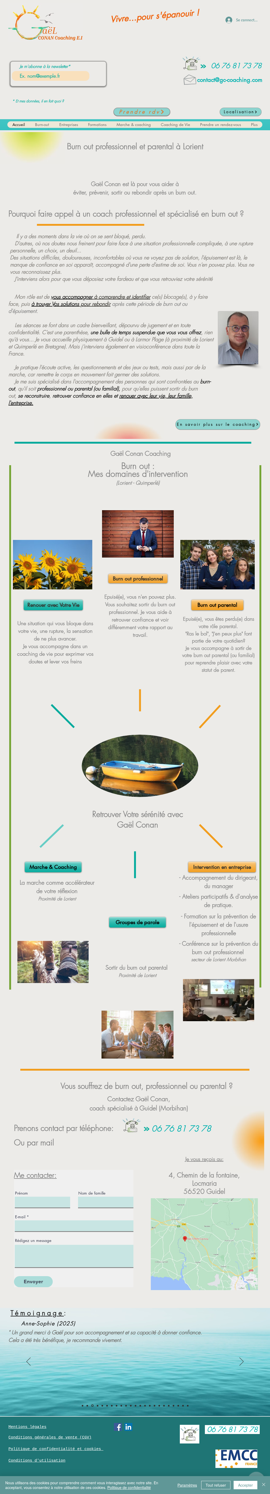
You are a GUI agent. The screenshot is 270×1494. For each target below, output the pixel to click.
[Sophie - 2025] (97, 1406)
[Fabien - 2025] (102, 1405)
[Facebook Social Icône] (118, 1427)
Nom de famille (91, 1193)
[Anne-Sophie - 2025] (92, 1405)
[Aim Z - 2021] (178, 1405)
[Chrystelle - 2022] (169, 1405)
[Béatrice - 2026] (82, 1405)
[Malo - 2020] (183, 1405)
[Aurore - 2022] (164, 1405)
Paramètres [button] (187, 1485)
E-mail (20, 1217)
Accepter (245, 1485)
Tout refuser (216, 1485)
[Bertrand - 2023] (135, 1405)
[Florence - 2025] (107, 1405)
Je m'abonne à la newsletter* (45, 66)
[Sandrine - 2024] (116, 1405)
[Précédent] (28, 1361)
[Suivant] (241, 1361)
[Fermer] (264, 1485)
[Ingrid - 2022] (159, 1405)
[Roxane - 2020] (188, 1405)
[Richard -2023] (145, 1405)
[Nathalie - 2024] (121, 1405)
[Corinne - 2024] (126, 1405)
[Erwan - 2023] (150, 1405)
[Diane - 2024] (112, 1405)
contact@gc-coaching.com (229, 79)
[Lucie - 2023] (140, 1405)
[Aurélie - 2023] (154, 1405)
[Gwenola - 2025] (87, 1405)
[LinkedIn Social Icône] (128, 1427)
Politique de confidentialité (129, 1487)
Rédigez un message (33, 1240)
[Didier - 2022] (173, 1405)
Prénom (21, 1193)
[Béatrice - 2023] (131, 1405)
